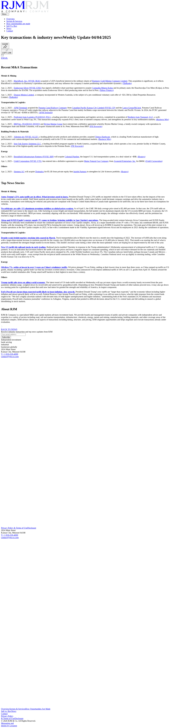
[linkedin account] (85, 525)
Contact (9, 31)
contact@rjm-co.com (10, 356)
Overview (10, 19)
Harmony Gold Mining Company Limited (109, 81)
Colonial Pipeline (72, 157)
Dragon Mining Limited (24, 95)
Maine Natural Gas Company (96, 161)
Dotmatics (39, 171)
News (8, 28)
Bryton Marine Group (53, 124)
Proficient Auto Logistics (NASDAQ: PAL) (32, 117)
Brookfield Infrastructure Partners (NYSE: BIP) (34, 157)
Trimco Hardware (102, 137)
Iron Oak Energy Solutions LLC (27, 144)
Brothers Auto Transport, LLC (140, 117)
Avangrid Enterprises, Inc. (125, 161)
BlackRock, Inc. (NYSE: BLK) (27, 81)
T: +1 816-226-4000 (9, 354)
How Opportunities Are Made (37, 709)
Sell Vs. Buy (11, 26)
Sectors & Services (14, 21)
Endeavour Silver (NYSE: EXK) (28, 88)
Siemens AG (19, 171)
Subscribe (6, 337)
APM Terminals (20, 108)
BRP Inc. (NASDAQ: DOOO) (27, 124)
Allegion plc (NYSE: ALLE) (26, 137)
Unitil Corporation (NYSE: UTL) (28, 161)
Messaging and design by (9, 724)
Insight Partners (79, 171)
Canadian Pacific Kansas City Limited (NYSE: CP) (93, 108)
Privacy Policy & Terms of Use (14, 528)
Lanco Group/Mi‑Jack (131, 108)
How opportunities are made (18, 24)
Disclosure (31, 528)
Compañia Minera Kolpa (102, 88)
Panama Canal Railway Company (53, 108)
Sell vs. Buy (6, 711)
